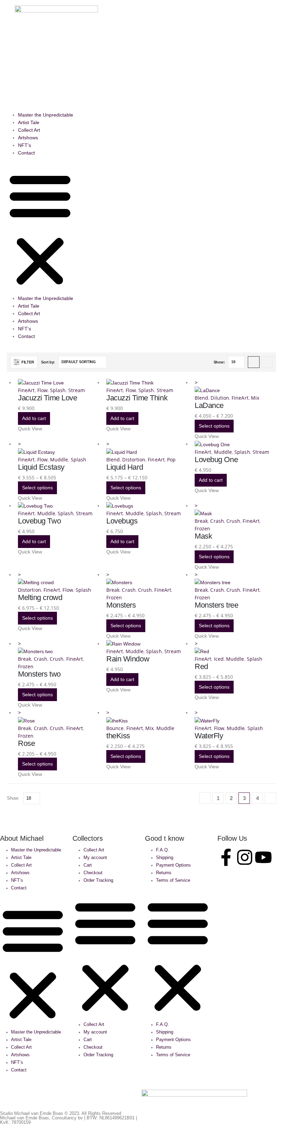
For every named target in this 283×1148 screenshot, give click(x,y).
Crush (233, 521)
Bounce (115, 728)
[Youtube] (263, 857)
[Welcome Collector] (273, 55)
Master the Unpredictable (45, 115)
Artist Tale (28, 122)
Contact (26, 153)
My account (95, 857)
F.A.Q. (162, 850)
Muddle (59, 459)
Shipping (164, 857)
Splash (58, 390)
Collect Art (29, 130)
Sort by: (48, 362)
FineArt (26, 390)
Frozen (202, 528)
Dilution (220, 398)
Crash (217, 521)
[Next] (270, 798)
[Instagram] (244, 857)
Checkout (93, 872)
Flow (42, 390)
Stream (76, 390)
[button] (265, 55)
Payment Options (173, 865)
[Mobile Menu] (11, 14)
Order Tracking (98, 880)
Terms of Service (173, 880)
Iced (219, 659)
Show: (219, 362)
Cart (88, 865)
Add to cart (34, 418)
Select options (214, 426)
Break (201, 521)
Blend (201, 398)
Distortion (133, 459)
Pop (171, 459)
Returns (164, 872)
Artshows (28, 137)
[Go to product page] (58, 383)
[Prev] (205, 798)
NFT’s (24, 145)
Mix (255, 398)
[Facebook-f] (226, 857)
